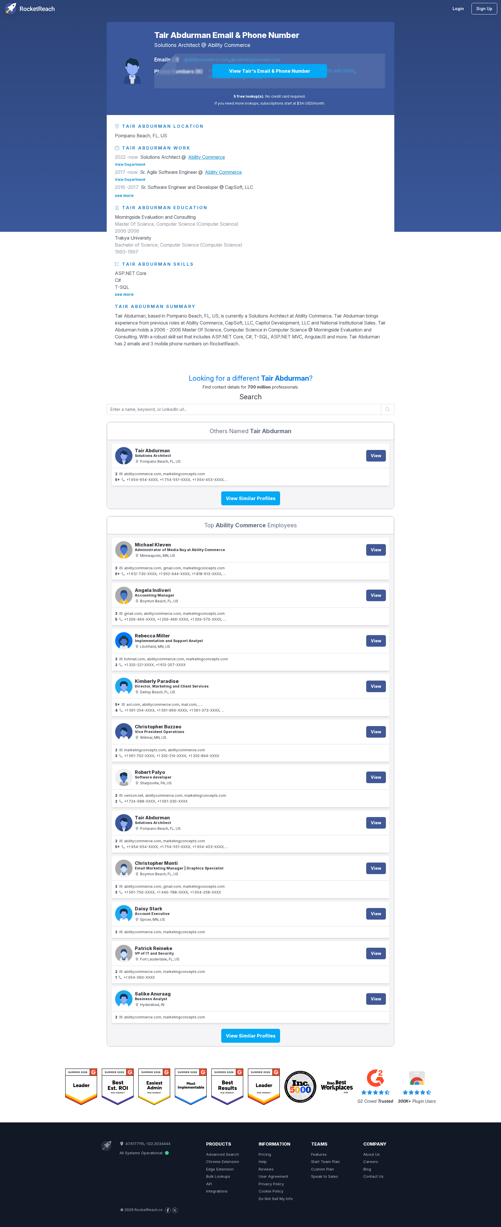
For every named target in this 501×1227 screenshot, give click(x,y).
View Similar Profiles (250, 498)
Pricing (265, 1154)
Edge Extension (220, 1169)
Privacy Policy (271, 1184)
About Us (371, 1154)
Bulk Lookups (218, 1176)
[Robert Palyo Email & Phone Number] (123, 777)
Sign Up (484, 8)
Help (263, 1161)
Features (319, 1154)
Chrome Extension (222, 1161)
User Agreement (273, 1176)
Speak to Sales (324, 1176)
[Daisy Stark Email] (123, 913)
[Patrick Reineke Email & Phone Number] (123, 953)
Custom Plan (322, 1169)
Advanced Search (222, 1154)
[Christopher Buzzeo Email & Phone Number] (123, 732)
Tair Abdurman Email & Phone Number (226, 35)
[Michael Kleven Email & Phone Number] (123, 550)
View (376, 455)
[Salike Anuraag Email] (123, 999)
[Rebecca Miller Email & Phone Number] (123, 641)
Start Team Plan (325, 1161)
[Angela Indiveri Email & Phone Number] (123, 595)
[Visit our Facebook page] (168, 1210)
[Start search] (387, 409)
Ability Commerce (229, 45)
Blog (367, 1169)
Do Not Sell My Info (276, 1198)
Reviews (266, 1169)
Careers (370, 1161)
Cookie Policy (271, 1191)
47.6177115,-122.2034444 (147, 1143)
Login (458, 8)
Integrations (217, 1191)
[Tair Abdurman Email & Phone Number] (132, 67)
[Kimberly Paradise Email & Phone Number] (123, 686)
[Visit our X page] (175, 1210)
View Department (130, 164)
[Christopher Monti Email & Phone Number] (123, 868)
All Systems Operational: (141, 1153)
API (209, 1184)
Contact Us (373, 1176)
